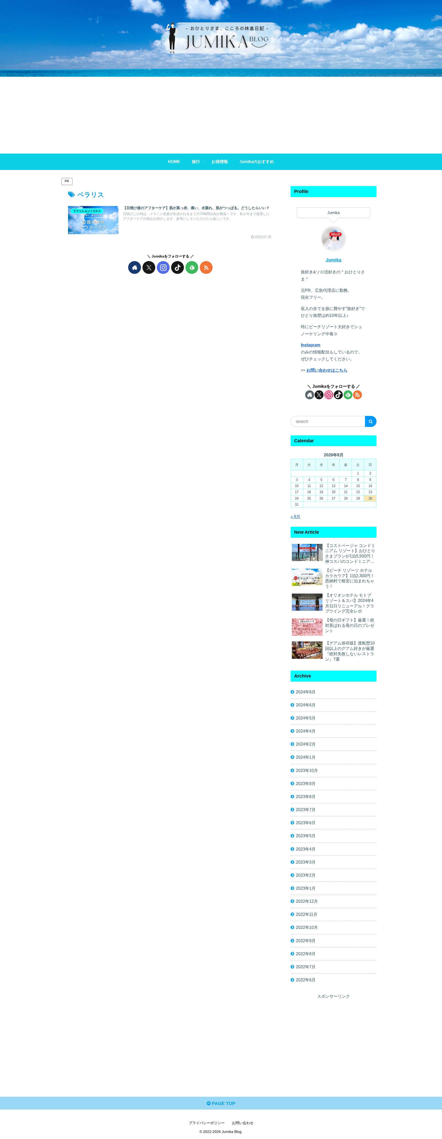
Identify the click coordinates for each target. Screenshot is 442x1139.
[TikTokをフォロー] (177, 267)
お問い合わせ (242, 1123)
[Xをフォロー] (148, 267)
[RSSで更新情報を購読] (206, 267)
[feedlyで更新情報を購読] (191, 267)
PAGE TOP (223, 1103)
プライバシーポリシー (207, 1123)
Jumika (333, 260)
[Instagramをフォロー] (163, 267)
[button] (371, 421)
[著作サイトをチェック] (134, 267)
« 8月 (295, 516)
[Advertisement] (221, 115)
